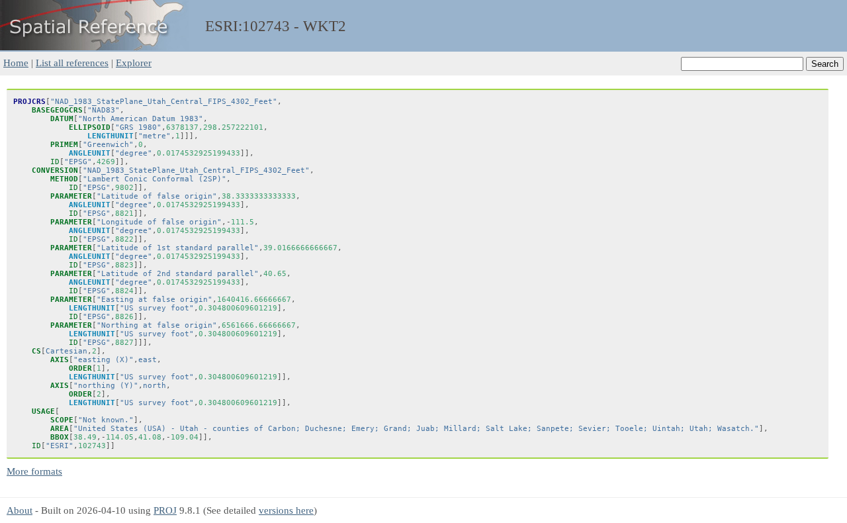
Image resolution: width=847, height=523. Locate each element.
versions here (286, 510)
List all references (72, 62)
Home (15, 62)
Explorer (134, 62)
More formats (34, 471)
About (19, 510)
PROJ (165, 510)
